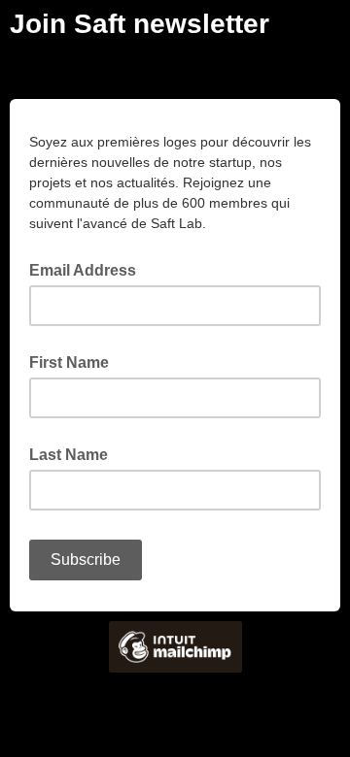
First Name (69, 362)
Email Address (88, 269)
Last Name (68, 454)
